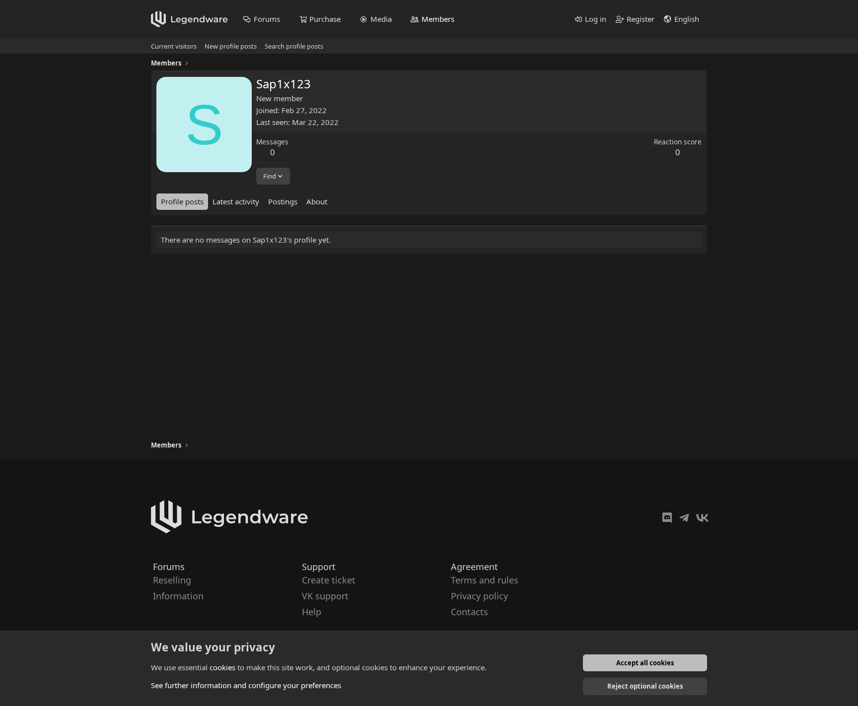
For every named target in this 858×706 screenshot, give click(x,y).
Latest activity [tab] (236, 201)
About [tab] (316, 201)
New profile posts (231, 46)
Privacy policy (479, 596)
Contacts (469, 612)
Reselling (172, 580)
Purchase (325, 19)
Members (438, 19)
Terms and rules (484, 580)
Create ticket (329, 580)
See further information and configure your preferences (246, 685)
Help (311, 612)
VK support (325, 596)
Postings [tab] (282, 201)
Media (381, 19)
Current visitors (174, 46)
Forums (267, 19)
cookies (222, 667)
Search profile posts (294, 46)
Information (178, 596)
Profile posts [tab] (182, 201)
